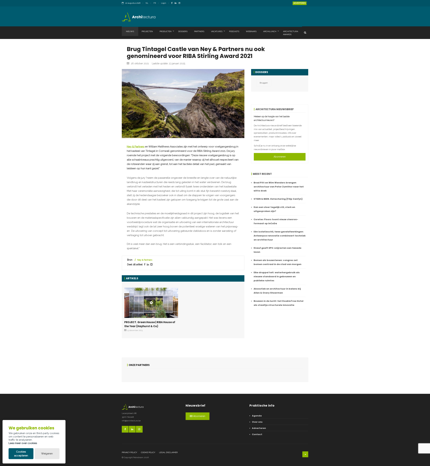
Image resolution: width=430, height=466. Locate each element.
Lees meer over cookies (23, 443)
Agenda (257, 415)
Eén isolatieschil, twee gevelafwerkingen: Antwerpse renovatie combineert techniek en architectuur (280, 235)
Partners (199, 31)
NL (147, 3)
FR (155, 3)
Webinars (251, 31)
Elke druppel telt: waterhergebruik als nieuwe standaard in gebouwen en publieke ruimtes (277, 276)
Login (163, 3)
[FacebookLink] (172, 3)
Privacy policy (129, 452)
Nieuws (130, 31)
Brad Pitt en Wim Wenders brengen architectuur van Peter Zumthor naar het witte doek (279, 186)
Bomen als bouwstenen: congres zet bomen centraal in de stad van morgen (277, 262)
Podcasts (234, 31)
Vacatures (216, 31)
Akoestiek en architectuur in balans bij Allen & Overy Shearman (277, 290)
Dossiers (182, 31)
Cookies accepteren (21, 453)
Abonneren (280, 156)
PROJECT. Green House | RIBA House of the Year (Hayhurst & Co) (149, 324)
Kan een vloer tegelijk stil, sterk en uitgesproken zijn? (274, 209)
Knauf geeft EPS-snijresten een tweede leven (277, 250)
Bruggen (264, 83)
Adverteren (299, 3)
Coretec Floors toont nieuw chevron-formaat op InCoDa (276, 221)
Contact (257, 434)
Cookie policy (148, 452)
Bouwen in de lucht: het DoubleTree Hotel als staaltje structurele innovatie (278, 303)
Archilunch (269, 31)
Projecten (147, 31)
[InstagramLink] (180, 3)
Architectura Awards (290, 33)
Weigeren (47, 453)
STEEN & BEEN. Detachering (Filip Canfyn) (278, 199)
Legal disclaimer (168, 452)
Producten (165, 31)
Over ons (257, 422)
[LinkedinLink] (176, 3)
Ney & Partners (135, 146)
